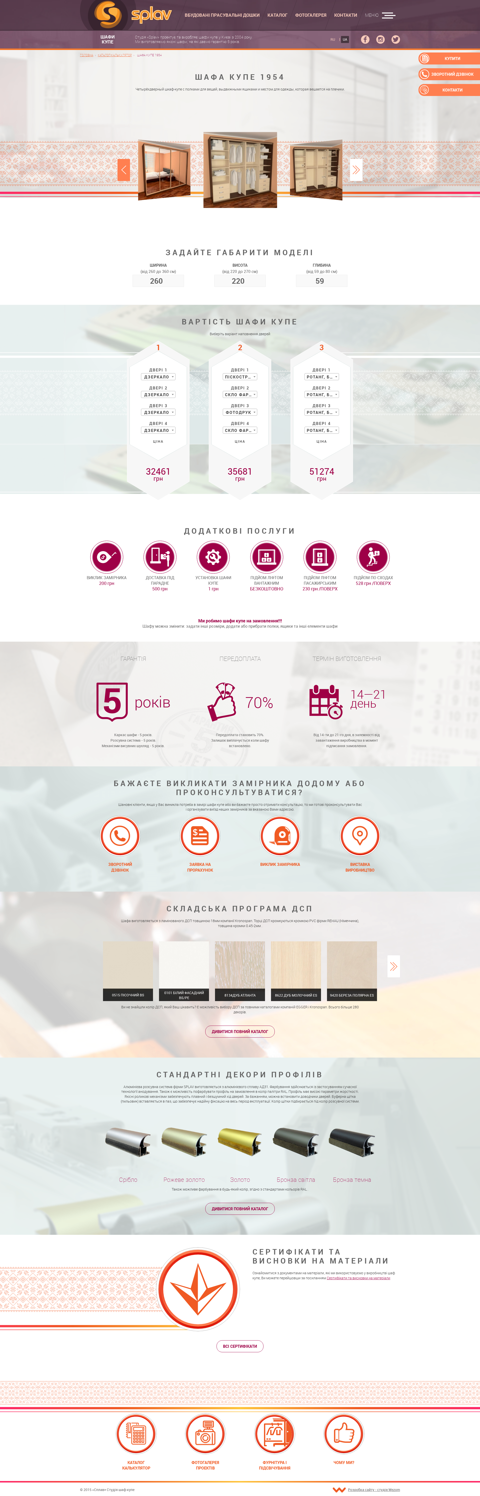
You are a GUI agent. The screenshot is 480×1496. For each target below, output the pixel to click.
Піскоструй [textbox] (239, 377)
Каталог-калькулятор (115, 55)
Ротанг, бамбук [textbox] (323, 377)
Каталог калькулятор (136, 1465)
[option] (240, 170)
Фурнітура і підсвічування (274, 1465)
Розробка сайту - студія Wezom (374, 1489)
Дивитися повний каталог (240, 1031)
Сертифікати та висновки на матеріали (358, 1278)
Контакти (452, 90)
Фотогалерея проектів (205, 1465)
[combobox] (158, 376)
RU (332, 39)
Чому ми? (344, 1462)
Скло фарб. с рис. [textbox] (241, 430)
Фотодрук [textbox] (238, 412)
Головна (86, 55)
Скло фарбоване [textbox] (241, 394)
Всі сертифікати (240, 1346)
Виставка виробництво (360, 867)
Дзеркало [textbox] (156, 377)
